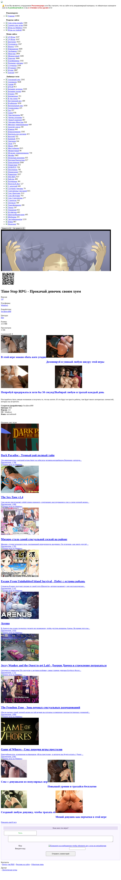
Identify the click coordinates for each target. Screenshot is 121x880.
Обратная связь (37, 864)
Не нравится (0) (18, 228)
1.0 (2, 299)
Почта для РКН (8, 864)
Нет (2, 318)
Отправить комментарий (60, 854)
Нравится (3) (6, 228)
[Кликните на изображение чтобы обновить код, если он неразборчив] (77, 846)
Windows (4, 305)
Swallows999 (6, 311)
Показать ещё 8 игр (9, 822)
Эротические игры (9, 870)
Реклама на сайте (23, 864)
